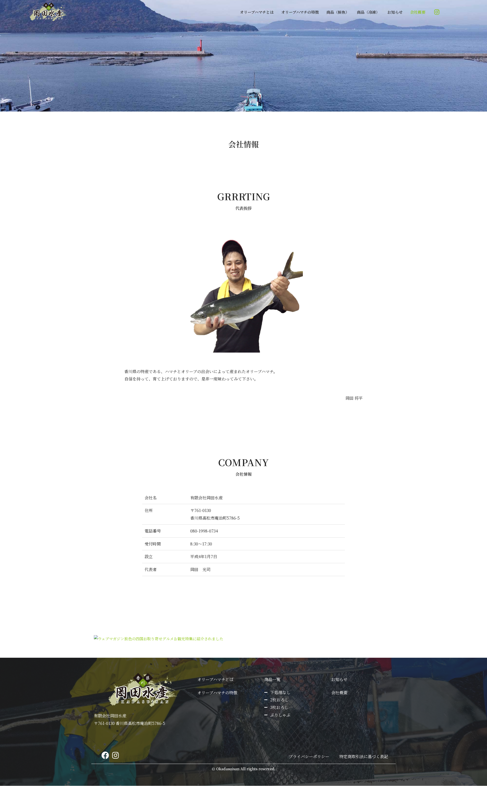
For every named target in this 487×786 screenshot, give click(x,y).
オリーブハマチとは (257, 12)
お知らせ (395, 12)
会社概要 (417, 12)
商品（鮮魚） (337, 12)
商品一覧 (272, 679)
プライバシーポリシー (309, 756)
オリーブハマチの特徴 (300, 12)
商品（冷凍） (368, 12)
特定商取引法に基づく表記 (363, 756)
